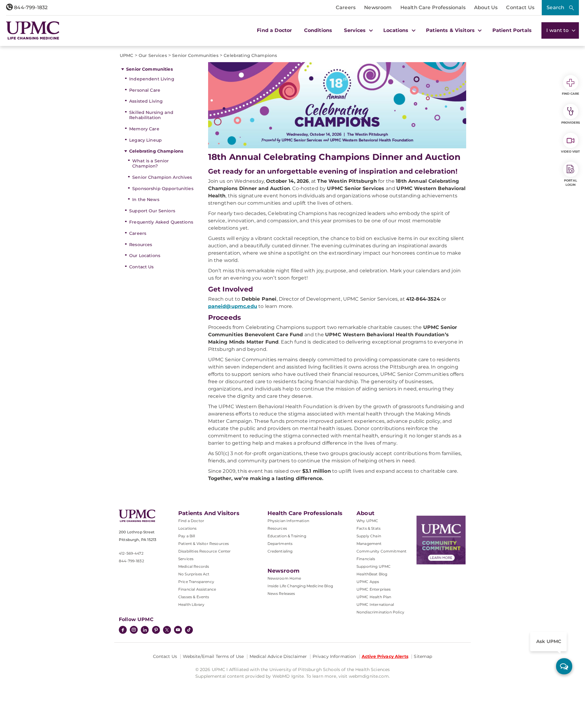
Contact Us (520, 7)
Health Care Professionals (433, 7)
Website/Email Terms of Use (213, 656)
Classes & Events (193, 597)
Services (185, 558)
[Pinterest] (156, 630)
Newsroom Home (284, 578)
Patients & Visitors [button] (451, 30)
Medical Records (193, 566)
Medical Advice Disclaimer (278, 656)
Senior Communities (149, 69)
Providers (570, 123)
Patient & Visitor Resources (203, 543)
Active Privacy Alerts (385, 656)
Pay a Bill (186, 536)
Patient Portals (512, 30)
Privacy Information (334, 656)
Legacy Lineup (145, 140)
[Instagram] (134, 630)
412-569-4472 (131, 553)
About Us (486, 7)
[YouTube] (178, 630)
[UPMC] (32, 30)
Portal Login (570, 182)
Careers (346, 7)
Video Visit (570, 152)
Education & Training (287, 536)
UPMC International (375, 604)
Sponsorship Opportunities (162, 188)
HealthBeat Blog (371, 574)
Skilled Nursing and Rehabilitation (151, 115)
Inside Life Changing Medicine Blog (300, 586)
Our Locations (144, 255)
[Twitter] (167, 630)
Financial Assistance (197, 589)
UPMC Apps (367, 581)
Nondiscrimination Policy (380, 612)
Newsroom (378, 7)
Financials (365, 558)
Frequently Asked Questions (161, 222)
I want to (558, 30)
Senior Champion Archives (162, 177)
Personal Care (144, 90)
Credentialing (280, 551)
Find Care (571, 94)
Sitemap (423, 656)
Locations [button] (396, 30)
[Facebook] (123, 630)
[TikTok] (189, 630)
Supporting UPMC (373, 566)
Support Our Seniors (152, 211)
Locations (187, 528)
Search (555, 7)
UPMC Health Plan (374, 597)
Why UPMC (367, 520)
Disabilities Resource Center (204, 551)
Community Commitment (381, 551)
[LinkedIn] (145, 630)
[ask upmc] (564, 666)
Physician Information (288, 520)
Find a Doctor (274, 30)
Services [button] (355, 30)
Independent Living (151, 79)
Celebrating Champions (156, 151)
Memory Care (144, 129)
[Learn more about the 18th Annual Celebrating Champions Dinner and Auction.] (337, 105)
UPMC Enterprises (373, 589)
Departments (280, 543)
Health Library (191, 604)
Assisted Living (146, 101)
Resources (140, 244)
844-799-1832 (30, 7)
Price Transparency (196, 581)
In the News (145, 199)
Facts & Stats (368, 528)
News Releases (281, 593)
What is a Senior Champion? (150, 163)
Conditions (318, 30)
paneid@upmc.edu (232, 306)
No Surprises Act (194, 574)
